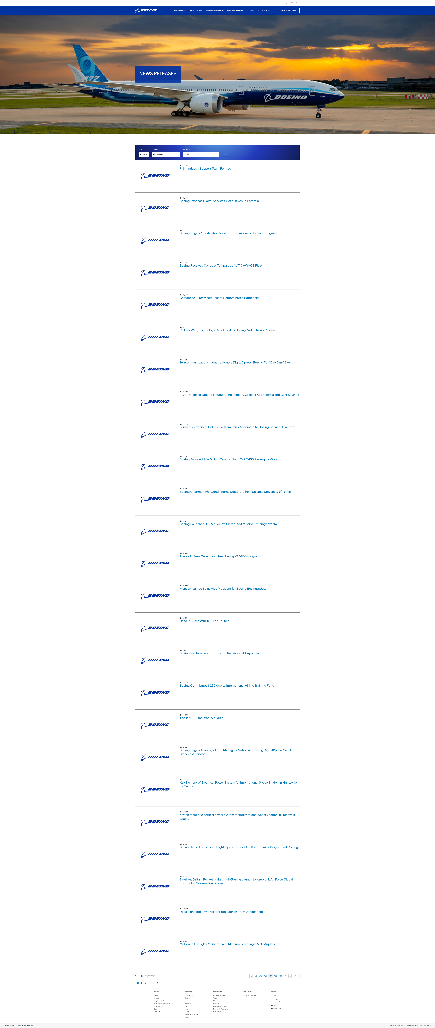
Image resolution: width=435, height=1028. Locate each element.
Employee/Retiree (160, 1001)
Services (188, 1003)
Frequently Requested (220, 1009)
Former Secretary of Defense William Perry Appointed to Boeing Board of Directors (237, 427)
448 (255, 976)
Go (226, 154)
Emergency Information (162, 1003)
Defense (187, 998)
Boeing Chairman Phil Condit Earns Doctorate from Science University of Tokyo (235, 492)
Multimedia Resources (214, 11)
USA (295, 3)
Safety (187, 1006)
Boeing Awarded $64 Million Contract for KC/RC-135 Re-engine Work (229, 459)
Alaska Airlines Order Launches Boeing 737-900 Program (220, 556)
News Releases (179, 10)
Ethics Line (216, 1001)
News (156, 995)
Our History (158, 1012)
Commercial (189, 995)
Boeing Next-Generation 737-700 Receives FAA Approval (220, 653)
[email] (137, 983)
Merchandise (158, 1006)
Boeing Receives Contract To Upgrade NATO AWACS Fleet (221, 265)
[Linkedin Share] (145, 983)
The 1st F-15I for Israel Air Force (201, 718)
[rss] (157, 983)
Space (187, 1001)
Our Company (189, 1020)
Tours (215, 998)
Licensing (216, 1003)
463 (294, 976)
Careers (187, 1017)
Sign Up (273, 995)
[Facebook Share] (141, 983)
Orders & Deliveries (234, 11)
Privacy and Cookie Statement (405, 1025)
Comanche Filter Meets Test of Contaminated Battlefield (219, 298)
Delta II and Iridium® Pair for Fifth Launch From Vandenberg (221, 912)
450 (265, 976)
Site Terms (393, 1025)
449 (260, 976)
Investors (157, 998)
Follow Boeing (263, 10)
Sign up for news (288, 10)
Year (140, 150)
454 (286, 976)
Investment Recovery (220, 1006)
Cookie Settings (426, 1025)
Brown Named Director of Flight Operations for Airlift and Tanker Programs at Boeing (239, 847)
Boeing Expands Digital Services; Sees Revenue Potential (220, 201)
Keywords (186, 150)
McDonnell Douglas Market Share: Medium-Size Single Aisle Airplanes (228, 944)
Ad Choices (418, 1025)
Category (155, 150)
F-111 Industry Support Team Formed (205, 168)
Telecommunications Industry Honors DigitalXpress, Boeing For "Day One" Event (236, 362)
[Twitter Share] (149, 983)
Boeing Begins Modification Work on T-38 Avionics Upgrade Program (228, 233)
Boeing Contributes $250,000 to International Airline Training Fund (227, 685)
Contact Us (217, 1012)
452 (275, 976)
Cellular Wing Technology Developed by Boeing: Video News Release (228, 330)
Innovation (188, 1009)
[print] (153, 983)
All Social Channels (249, 995)
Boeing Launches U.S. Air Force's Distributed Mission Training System (228, 524)
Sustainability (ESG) (191, 1014)
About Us (249, 11)
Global (187, 1012)
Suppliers (157, 1009)
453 (280, 976)
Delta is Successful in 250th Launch (204, 621)
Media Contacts (195, 10)
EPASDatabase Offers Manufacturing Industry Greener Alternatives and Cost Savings (239, 395)
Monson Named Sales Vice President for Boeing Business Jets (223, 588)
